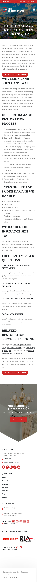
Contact (4, 497)
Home (4, 477)
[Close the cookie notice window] (33, 569)
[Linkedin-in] (11, 467)
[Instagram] (7, 467)
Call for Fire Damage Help (15, 74)
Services (5, 484)
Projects (5, 490)
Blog (3, 494)
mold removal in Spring (14, 347)
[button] (18, 419)
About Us (5, 481)
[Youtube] (18, 467)
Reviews (5, 487)
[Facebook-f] (3, 467)
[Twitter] (15, 467)
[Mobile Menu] (34, 9)
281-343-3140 (27, 66)
